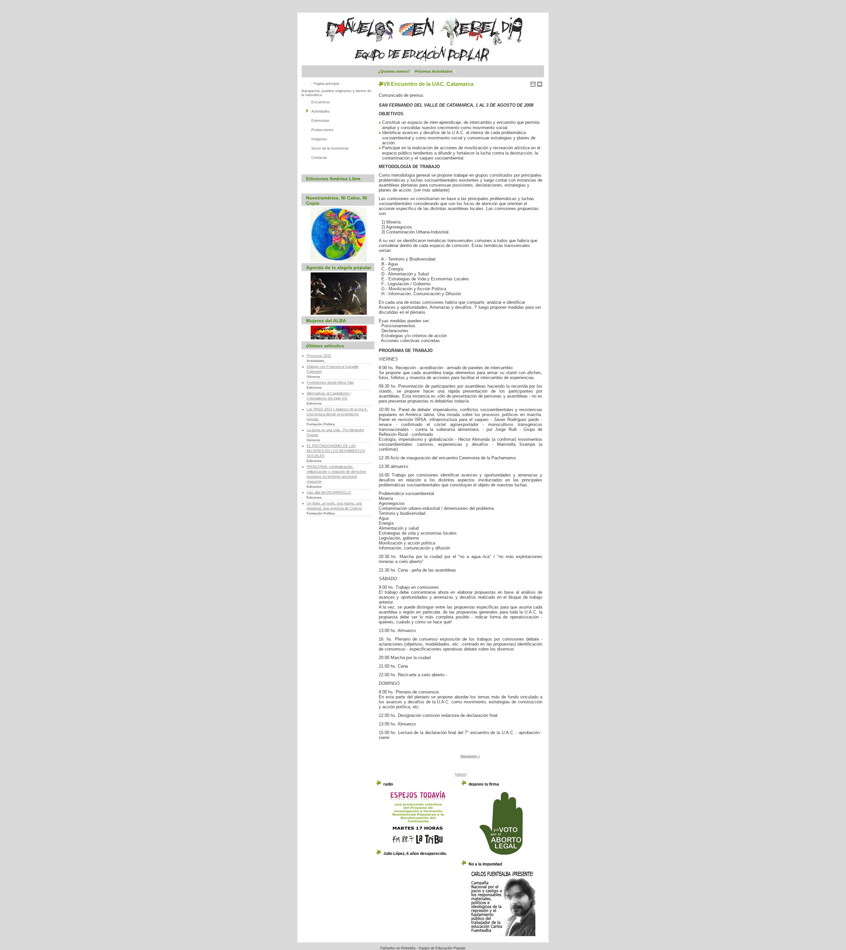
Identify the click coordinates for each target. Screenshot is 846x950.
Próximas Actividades (433, 71)
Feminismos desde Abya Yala (330, 382)
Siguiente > (470, 756)
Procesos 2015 (319, 356)
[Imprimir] (533, 83)
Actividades (320, 111)
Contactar (319, 157)
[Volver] (461, 774)
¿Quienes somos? (394, 71)
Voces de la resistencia (329, 148)
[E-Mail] (539, 83)
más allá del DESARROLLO (329, 492)
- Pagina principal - (326, 84)
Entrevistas (320, 121)
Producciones (322, 130)
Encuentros (320, 102)
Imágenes (319, 139)
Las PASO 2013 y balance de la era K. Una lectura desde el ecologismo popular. (337, 414)
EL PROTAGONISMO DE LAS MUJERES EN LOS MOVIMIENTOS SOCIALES (336, 451)
